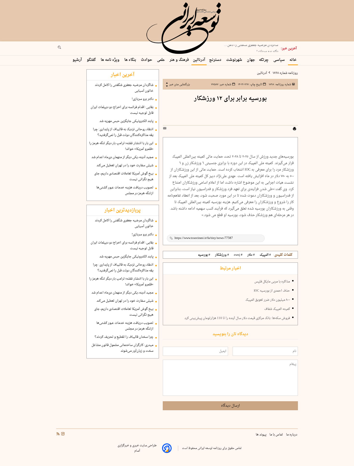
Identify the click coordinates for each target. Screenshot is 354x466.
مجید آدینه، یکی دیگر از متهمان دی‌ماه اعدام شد (122, 157)
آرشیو (77, 60)
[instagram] (62, 434)
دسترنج (215, 60)
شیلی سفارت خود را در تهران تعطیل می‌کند (125, 165)
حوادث (147, 60)
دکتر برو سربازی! (267, 50)
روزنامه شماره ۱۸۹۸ (285, 73)
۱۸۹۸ (279, 84)
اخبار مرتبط (230, 268)
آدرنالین (199, 60)
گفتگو (92, 60)
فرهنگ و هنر (179, 60)
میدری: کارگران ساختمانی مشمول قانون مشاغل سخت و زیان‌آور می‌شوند (122, 348)
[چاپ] (294, 129)
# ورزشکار (222, 255)
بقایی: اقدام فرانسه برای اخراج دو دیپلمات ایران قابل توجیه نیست (122, 110)
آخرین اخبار (122, 74)
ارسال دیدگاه (230, 405)
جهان (251, 60)
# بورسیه (204, 255)
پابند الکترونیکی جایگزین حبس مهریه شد (126, 121)
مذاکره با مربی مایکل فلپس (272, 282)
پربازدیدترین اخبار (123, 210)
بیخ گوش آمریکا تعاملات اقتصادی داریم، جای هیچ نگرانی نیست (123, 176)
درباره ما (292, 435)
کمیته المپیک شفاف (277, 309)
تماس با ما (276, 435)
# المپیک (265, 255)
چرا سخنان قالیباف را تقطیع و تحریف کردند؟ (124, 337)
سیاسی (279, 60)
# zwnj (238, 255)
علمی (161, 60)
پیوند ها (261, 435)
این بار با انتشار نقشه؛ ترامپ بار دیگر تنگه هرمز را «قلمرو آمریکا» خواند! (121, 146)
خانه (292, 60)
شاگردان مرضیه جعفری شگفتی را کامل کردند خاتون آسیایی (124, 88)
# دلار (251, 255)
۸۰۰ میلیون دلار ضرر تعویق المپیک (267, 300)
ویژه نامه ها (110, 60)
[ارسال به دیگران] (165, 129)
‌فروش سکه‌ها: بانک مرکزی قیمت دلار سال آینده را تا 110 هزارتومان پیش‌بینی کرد (237, 318)
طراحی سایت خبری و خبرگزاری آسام (137, 448)
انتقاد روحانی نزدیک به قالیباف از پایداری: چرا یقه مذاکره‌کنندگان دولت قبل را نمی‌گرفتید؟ (123, 132)
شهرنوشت (234, 60)
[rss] (58, 434)
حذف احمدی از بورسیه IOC (272, 291)
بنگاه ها (130, 60)
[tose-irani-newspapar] (184, 28)
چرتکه (264, 60)
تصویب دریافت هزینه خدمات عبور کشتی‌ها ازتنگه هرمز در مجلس (124, 190)
